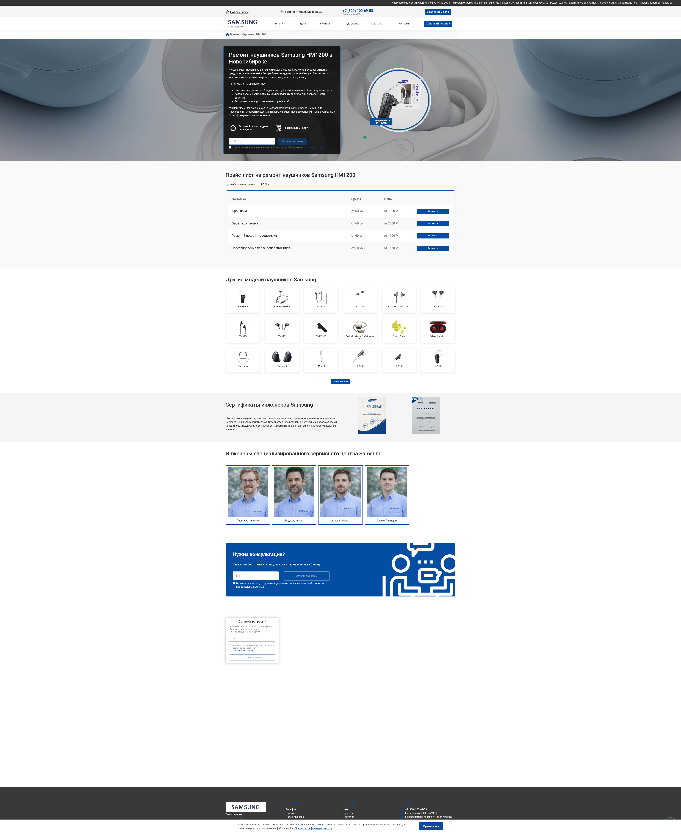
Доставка (353, 24)
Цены (303, 24)
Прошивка (239, 211)
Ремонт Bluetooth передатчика (254, 235)
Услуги (279, 24)
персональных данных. (315, 147)
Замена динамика (245, 223)
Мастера (377, 24)
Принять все (431, 826)
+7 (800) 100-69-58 (358, 10)
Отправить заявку (292, 141)
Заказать (433, 211)
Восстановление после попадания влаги (261, 248)
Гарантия (324, 24)
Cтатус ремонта (438, 11)
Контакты (404, 24)
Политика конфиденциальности (313, 828)
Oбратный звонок (438, 23)
